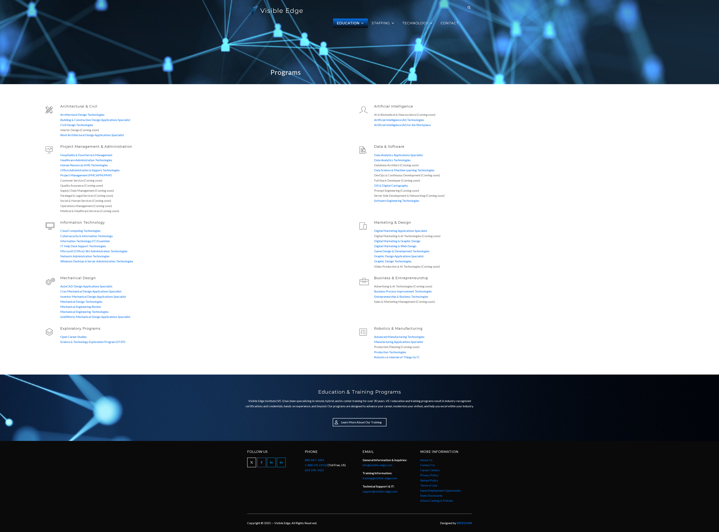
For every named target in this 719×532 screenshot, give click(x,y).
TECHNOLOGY (415, 23)
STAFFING (381, 23)
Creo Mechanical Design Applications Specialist (91, 291)
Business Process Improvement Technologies (403, 291)
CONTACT (450, 23)
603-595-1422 (314, 470)
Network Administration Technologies (85, 256)
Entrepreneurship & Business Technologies (401, 296)
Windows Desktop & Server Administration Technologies (96, 261)
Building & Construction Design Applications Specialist (95, 120)
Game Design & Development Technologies (402, 251)
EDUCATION (348, 23)
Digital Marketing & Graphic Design (397, 241)
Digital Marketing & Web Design (395, 246)
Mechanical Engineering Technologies (84, 311)
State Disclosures (431, 495)
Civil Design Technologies (76, 125)
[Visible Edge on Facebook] (261, 462)
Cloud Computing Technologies (80, 230)
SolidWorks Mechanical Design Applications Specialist (95, 316)
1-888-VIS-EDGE (316, 465)
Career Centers (430, 470)
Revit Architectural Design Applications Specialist (92, 135)
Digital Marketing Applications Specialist (400, 230)
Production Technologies (390, 352)
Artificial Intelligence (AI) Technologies (399, 120)
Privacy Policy (429, 475)
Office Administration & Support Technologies (90, 170)
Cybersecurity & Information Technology (86, 236)
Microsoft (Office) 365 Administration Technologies (94, 251)
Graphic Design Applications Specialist (399, 256)
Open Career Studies (73, 336)
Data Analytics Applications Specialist (398, 155)
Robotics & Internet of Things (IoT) (396, 357)
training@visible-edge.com (379, 478)
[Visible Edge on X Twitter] (251, 462)
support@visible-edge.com (379, 491)
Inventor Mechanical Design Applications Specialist (93, 296)
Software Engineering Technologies (396, 200)
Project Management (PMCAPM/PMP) (86, 175)
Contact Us (427, 465)
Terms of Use (428, 485)
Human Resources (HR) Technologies (84, 165)
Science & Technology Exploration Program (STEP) (92, 342)
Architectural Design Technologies (82, 114)
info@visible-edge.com (377, 465)
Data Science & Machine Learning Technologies (404, 170)
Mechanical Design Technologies (81, 301)
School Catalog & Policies (436, 500)
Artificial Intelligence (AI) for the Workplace (402, 125)
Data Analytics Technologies (392, 160)
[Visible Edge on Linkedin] (271, 462)
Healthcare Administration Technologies (86, 160)
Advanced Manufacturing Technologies (399, 336)
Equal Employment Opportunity (440, 490)
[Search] (469, 7)
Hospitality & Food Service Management (86, 155)
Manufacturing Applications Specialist (398, 342)
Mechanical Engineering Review (80, 306)
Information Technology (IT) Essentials (85, 241)
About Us (426, 460)
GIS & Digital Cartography (391, 185)
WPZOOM (464, 523)
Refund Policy (429, 480)
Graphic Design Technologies (393, 261)
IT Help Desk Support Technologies (83, 246)
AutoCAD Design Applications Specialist (86, 286)
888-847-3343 (314, 460)
